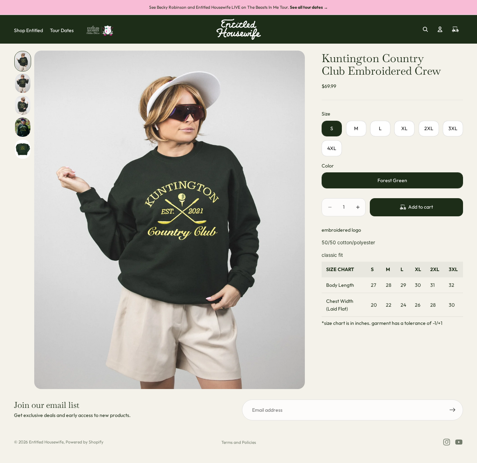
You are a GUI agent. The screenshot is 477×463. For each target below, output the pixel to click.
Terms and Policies (238, 442)
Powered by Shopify (84, 442)
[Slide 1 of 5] (22, 61)
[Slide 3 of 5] (22, 105)
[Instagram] (446, 442)
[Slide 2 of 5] (22, 83)
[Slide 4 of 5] (22, 127)
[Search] (425, 29)
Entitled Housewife (46, 442)
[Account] (440, 29)
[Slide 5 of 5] (22, 149)
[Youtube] (459, 442)
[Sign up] (452, 410)
